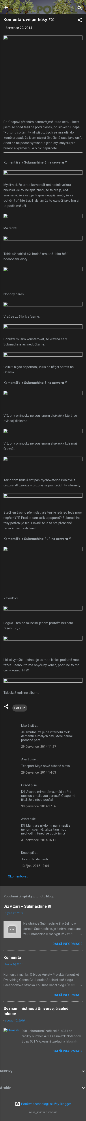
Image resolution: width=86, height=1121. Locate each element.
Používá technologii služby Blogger (45, 1104)
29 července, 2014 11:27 (38, 747)
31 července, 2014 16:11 (38, 840)
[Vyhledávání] (79, 9)
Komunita (12, 957)
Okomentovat (18, 876)
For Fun (19, 708)
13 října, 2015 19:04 (35, 866)
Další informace (67, 944)
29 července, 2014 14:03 (38, 772)
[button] (79, 20)
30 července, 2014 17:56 (38, 806)
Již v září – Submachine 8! (27, 906)
